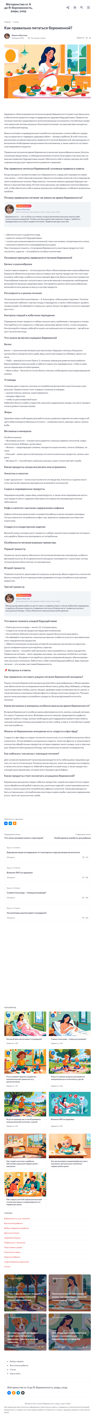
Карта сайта (15, 1373)
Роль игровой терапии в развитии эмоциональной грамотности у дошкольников (21, 1079)
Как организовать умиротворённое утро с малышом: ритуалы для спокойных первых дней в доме (69, 1163)
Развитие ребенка (12, 1257)
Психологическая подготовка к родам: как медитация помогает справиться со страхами (69, 1296)
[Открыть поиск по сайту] (81, 7)
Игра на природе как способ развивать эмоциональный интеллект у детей (23, 1120)
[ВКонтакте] (9, 1393)
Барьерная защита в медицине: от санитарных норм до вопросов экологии (43, 852)
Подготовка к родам (13, 1247)
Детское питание (11, 1233)
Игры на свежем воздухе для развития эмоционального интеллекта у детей (68, 1077)
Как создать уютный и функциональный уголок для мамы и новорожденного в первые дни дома (24, 1202)
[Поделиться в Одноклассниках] (14, 823)
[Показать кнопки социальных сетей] (68, 7)
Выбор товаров (16, 1361)
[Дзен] (23, 1393)
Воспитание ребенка (13, 1223)
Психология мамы (12, 1252)
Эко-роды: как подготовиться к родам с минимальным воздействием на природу (69, 1335)
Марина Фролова (19, 35)
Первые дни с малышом (14, 1242)
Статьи (7, 1266)
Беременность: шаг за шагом (17, 1218)
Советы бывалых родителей (16, 1261)
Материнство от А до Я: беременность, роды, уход (18, 7)
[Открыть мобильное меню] (88, 7)
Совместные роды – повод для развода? (26, 892)
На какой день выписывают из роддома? (27, 913)
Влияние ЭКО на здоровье (20, 872)
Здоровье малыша (12, 1237)
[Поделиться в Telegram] (10, 823)
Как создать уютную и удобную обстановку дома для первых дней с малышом (22, 1163)
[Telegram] (18, 1393)
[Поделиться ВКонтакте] (6, 823)
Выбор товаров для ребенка (16, 1228)
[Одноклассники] (13, 1393)
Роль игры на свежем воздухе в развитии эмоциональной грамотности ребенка (25, 1296)
